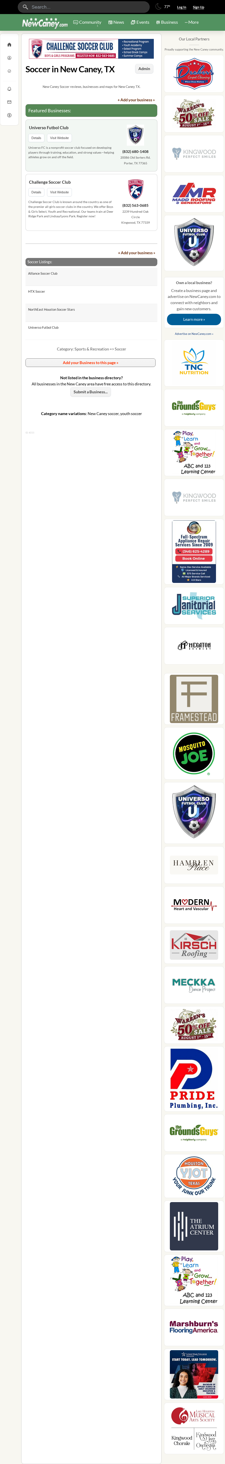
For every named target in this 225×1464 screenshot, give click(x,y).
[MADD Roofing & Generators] (194, 195)
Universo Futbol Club (49, 127)
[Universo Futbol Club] (135, 136)
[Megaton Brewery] (194, 647)
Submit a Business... (91, 391)
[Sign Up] (9, 71)
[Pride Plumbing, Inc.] (194, 1080)
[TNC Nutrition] (194, 364)
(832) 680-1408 (135, 151)
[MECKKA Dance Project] (194, 986)
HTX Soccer (36, 291)
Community (90, 23)
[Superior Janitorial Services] (194, 607)
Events (142, 22)
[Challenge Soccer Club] (135, 190)
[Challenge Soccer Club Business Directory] (91, 48)
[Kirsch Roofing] (194, 946)
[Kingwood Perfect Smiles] (194, 155)
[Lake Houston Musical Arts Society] (194, 1430)
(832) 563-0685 (135, 205)
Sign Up (198, 7)
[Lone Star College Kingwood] (194, 1376)
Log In (181, 7)
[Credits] (9, 115)
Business (169, 22)
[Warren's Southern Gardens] (194, 115)
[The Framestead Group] (194, 700)
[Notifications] (9, 88)
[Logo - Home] (45, 23)
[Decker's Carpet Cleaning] (194, 75)
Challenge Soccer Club (50, 182)
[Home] (9, 44)
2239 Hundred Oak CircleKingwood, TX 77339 (135, 217)
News (118, 22)
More (193, 22)
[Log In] (9, 57)
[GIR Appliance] (194, 553)
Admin (144, 68)
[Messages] (9, 102)
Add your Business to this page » (90, 362)
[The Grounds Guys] (194, 409)
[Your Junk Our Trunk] (194, 1177)
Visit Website (59, 138)
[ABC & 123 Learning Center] (194, 454)
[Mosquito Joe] (194, 754)
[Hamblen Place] (194, 866)
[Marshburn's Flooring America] (194, 1329)
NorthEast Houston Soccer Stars (51, 309)
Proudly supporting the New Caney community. (194, 49)
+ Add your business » (136, 99)
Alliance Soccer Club (42, 273)
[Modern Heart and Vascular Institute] (194, 906)
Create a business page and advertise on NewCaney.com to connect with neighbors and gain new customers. (194, 301)
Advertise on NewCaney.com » (194, 334)
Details (36, 138)
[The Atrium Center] (194, 1228)
